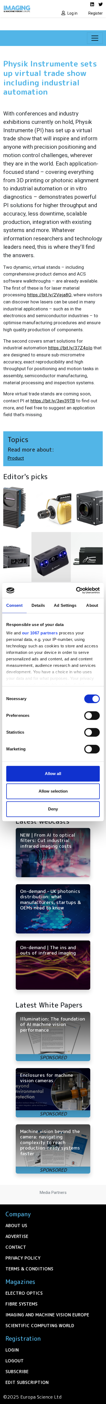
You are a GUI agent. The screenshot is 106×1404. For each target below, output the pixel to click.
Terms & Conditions (29, 1269)
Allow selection (53, 791)
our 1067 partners (40, 633)
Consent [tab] (14, 605)
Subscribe (17, 1372)
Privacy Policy (22, 1258)
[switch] (92, 715)
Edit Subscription (27, 1382)
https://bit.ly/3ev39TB (52, 400)
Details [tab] (38, 605)
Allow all (53, 773)
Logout (14, 1361)
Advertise (16, 1236)
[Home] (26, 8)
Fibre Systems (21, 1304)
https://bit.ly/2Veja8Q (49, 294)
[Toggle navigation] (95, 38)
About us (16, 1225)
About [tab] (92, 605)
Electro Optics (24, 1293)
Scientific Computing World (39, 1326)
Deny (53, 809)
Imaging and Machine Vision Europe (47, 1315)
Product (16, 458)
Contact (15, 1247)
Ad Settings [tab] (65, 605)
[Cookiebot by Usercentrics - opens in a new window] (76, 590)
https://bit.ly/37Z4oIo (70, 347)
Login (12, 1350)
